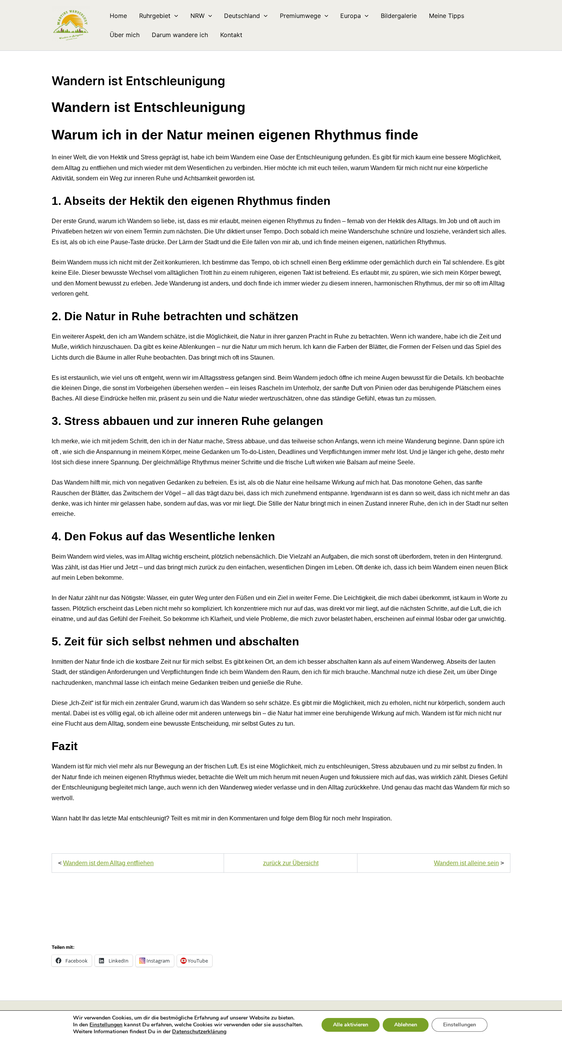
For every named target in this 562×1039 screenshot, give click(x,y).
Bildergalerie (399, 15)
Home (118, 15)
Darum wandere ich (180, 35)
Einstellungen (105, 1024)
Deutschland (242, 15)
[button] (174, 15)
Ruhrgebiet (155, 15)
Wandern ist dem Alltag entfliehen (108, 863)
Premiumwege (300, 15)
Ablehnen (405, 1024)
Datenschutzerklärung (199, 1031)
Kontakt (231, 35)
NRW (197, 15)
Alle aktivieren (350, 1024)
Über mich (125, 35)
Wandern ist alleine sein (466, 863)
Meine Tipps (446, 15)
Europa (350, 15)
